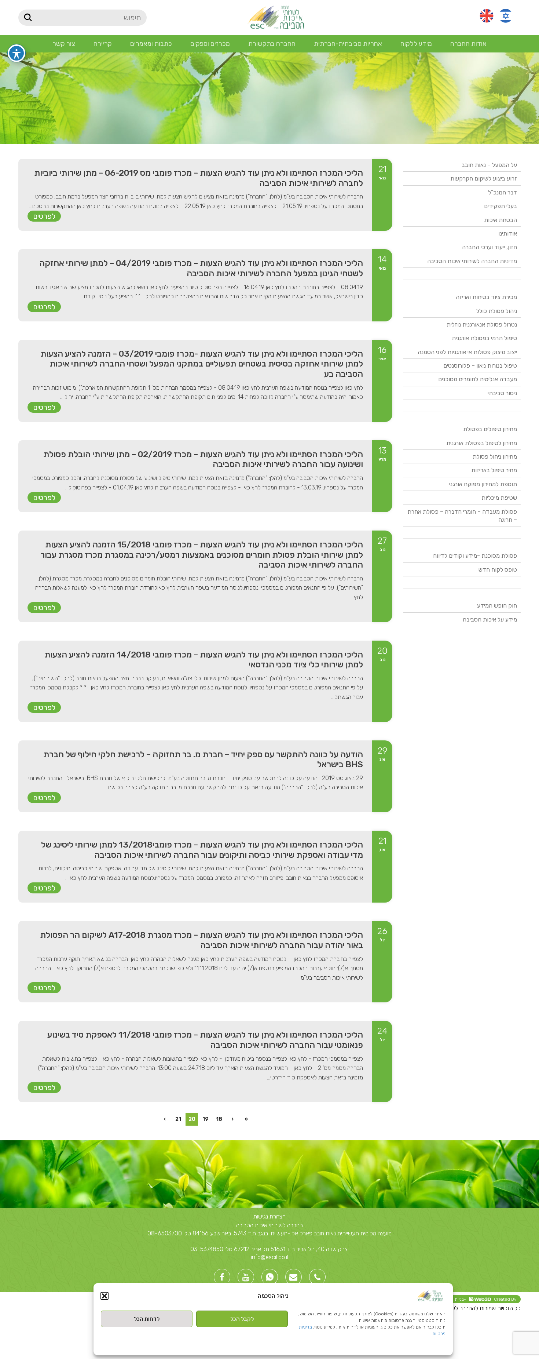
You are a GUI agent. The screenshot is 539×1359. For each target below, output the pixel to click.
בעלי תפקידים (500, 206)
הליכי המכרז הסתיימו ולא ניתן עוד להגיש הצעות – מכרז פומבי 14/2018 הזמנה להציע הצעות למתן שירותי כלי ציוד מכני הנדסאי (203, 659)
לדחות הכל (147, 1319)
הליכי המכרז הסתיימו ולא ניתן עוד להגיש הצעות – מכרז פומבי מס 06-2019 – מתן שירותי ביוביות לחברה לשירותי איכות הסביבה (198, 178)
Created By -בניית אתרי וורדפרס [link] (472, 1299)
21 (178, 1119)
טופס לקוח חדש (497, 569)
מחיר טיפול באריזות (494, 470)
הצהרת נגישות (269, 1216)
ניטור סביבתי (502, 393)
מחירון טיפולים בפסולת (490, 429)
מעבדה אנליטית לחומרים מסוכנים (477, 379)
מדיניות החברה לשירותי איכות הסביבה (472, 261)
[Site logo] (275, 17)
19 (205, 1119)
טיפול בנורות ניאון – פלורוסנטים (480, 365)
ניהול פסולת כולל (496, 310)
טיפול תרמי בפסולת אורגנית (484, 338)
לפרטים (44, 216)
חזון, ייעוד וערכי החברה (489, 247)
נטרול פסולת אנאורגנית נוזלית (482, 324)
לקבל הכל (242, 1319)
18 (219, 1119)
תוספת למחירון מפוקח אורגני (483, 484)
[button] (104, 1296)
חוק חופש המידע (497, 605)
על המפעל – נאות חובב (489, 164)
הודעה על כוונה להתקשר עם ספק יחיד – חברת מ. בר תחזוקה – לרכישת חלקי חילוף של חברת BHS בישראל (203, 759)
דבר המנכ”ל (502, 192)
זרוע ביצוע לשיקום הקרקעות (483, 178)
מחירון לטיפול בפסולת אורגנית (481, 443)
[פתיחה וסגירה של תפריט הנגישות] (16, 53)
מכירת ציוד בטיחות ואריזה (486, 297)
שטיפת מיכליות (499, 497)
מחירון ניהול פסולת (495, 456)
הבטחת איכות (500, 219)
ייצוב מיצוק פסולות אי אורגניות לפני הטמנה (467, 352)
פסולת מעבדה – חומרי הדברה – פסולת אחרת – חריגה (462, 515)
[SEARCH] (27, 18)
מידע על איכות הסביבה (490, 619)
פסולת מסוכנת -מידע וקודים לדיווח (475, 555)
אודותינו (507, 233)
